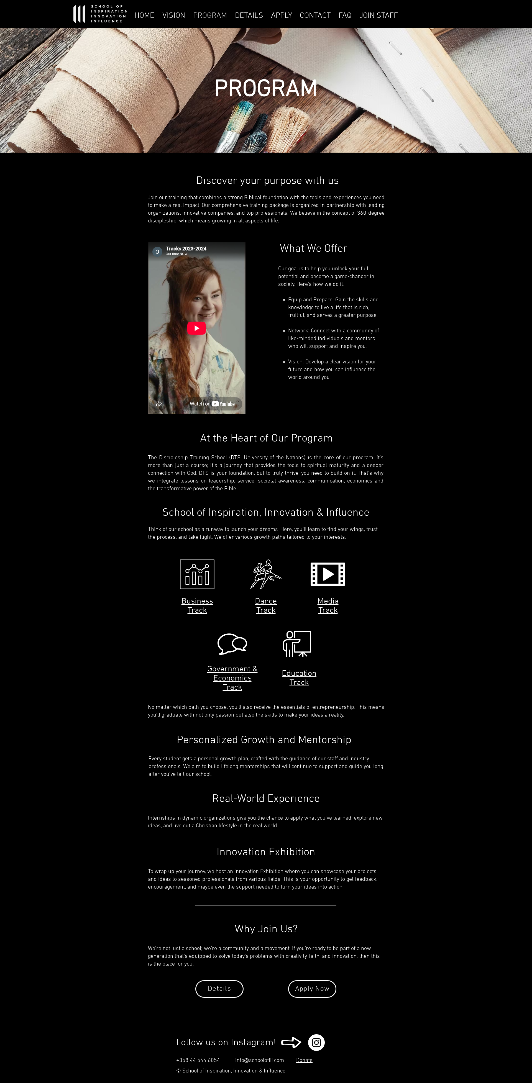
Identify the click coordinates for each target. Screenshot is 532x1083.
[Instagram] (316, 1042)
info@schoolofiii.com (259, 1060)
